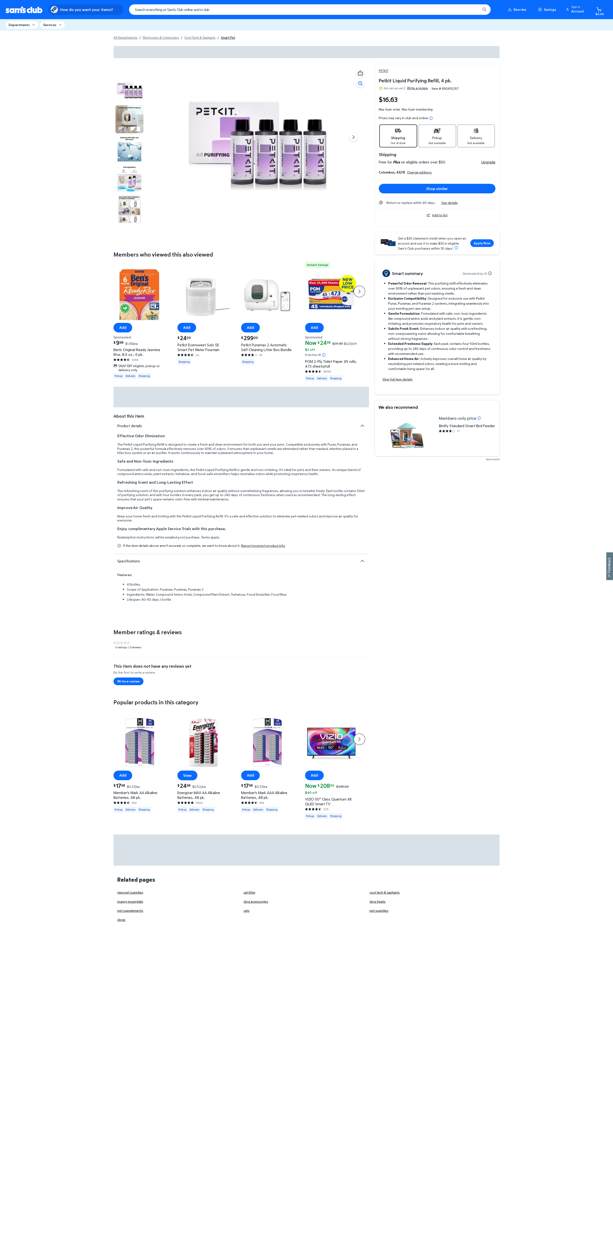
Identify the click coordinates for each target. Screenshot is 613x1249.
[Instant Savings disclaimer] (324, 355)
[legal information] (431, 118)
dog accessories (256, 901)
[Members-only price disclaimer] (479, 418)
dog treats (377, 901)
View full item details (397, 379)
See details (449, 202)
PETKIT (383, 70)
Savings (550, 9)
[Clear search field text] (473, 9)
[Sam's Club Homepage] (24, 9)
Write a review (417, 88)
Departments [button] (19, 24)
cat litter (249, 892)
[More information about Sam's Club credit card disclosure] (456, 248)
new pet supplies (130, 892)
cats (247, 910)
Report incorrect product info (263, 545)
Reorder (520, 9)
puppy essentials (130, 901)
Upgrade (488, 162)
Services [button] (49, 24)
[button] (576, 9)
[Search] (484, 9)
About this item (129, 416)
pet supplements (130, 910)
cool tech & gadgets (384, 892)
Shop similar (437, 188)
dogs (121, 919)
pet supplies (378, 910)
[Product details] (362, 426)
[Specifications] (362, 561)
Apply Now (482, 243)
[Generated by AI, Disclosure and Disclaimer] (490, 273)
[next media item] (353, 137)
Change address (419, 172)
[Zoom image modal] (360, 83)
